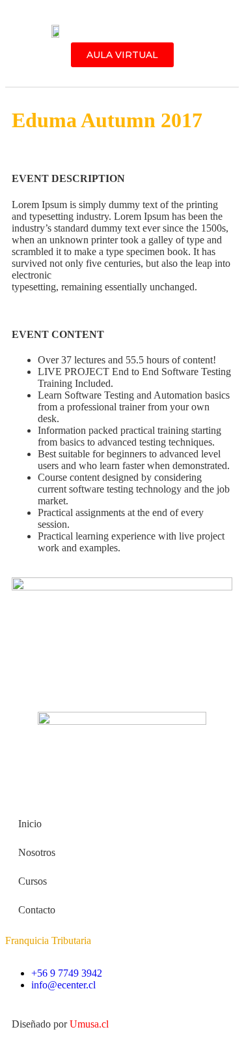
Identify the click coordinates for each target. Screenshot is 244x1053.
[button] (126, 33)
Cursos (32, 881)
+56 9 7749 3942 (66, 973)
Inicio (30, 823)
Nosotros (36, 852)
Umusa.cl (89, 1024)
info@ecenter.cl (63, 984)
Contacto (36, 909)
